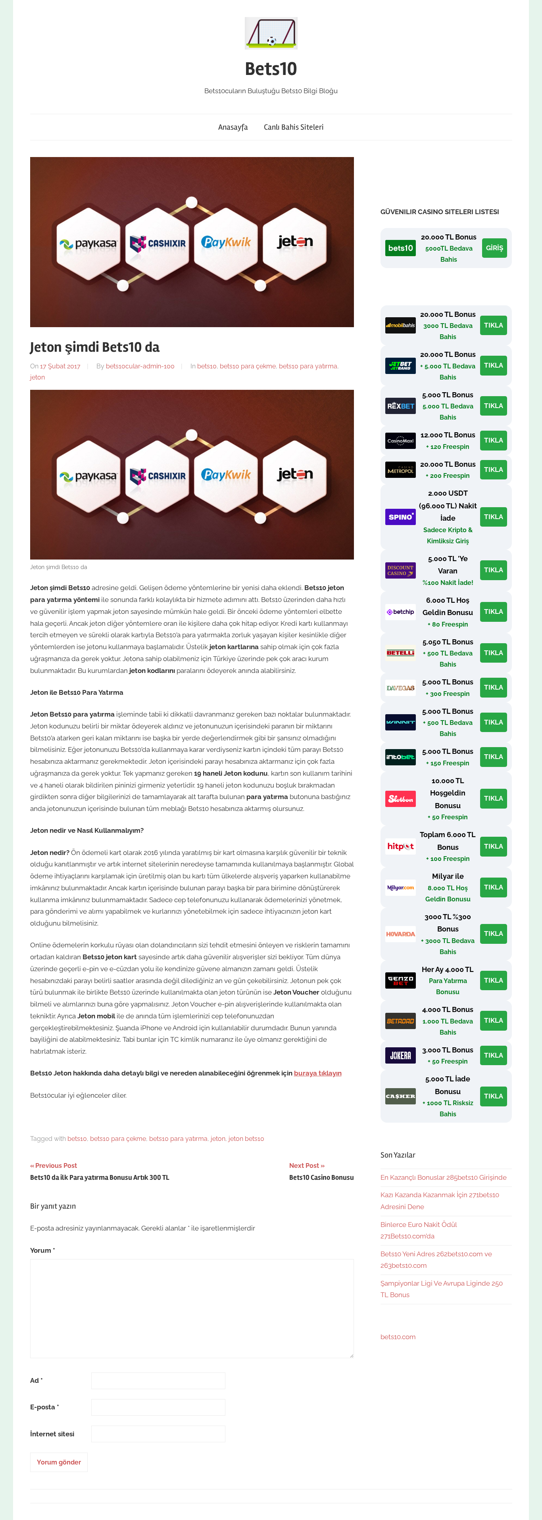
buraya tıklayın (318, 1073)
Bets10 (271, 69)
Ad (36, 1380)
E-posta (44, 1407)
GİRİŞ (494, 248)
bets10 (207, 366)
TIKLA (493, 325)
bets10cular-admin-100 (140, 366)
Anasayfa (233, 127)
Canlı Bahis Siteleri (294, 127)
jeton (37, 377)
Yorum (42, 1250)
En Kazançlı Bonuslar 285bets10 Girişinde (444, 1177)
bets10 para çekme (248, 366)
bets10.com (398, 1337)
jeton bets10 (246, 1138)
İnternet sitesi (52, 1434)
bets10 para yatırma (308, 366)
